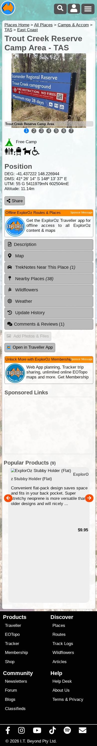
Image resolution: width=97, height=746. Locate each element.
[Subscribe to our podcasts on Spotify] (67, 731)
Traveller (13, 625)
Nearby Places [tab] (33, 278)
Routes (59, 634)
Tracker (12, 643)
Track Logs (62, 643)
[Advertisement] (49, 425)
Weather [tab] (23, 301)
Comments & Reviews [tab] (39, 324)
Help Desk (62, 681)
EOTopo (12, 634)
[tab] (48, 244)
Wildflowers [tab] (26, 289)
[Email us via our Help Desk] (82, 731)
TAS (8, 30)
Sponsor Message (81, 212)
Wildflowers (63, 652)
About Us (61, 690)
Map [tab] (19, 255)
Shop (9, 661)
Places (58, 625)
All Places (43, 25)
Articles (59, 661)
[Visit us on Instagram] (21, 731)
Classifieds (15, 708)
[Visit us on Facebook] (8, 731)
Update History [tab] (29, 312)
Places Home (16, 25)
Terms (58, 699)
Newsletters (16, 681)
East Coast (27, 30)
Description (25, 244)
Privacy (76, 699)
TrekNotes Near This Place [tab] (44, 267)
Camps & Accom (73, 25)
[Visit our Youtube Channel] (37, 731)
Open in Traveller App (33, 347)
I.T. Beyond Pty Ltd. (38, 741)
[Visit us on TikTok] (52, 731)
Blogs (10, 699)
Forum (11, 690)
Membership (16, 652)
